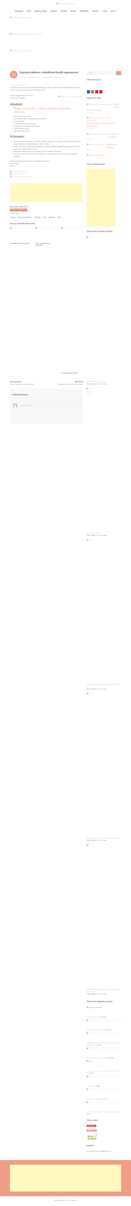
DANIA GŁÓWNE (41, 11)
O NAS (104, 11)
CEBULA (13, 217)
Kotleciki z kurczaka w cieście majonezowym (103, 838)
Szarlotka (100, 155)
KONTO (113, 11)
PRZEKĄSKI (84, 11)
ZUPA (59, 217)
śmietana (52, 217)
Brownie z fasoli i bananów (96, 382)
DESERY (73, 11)
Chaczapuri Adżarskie (94, 1099)
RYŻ (44, 217)
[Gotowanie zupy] (17, 174)
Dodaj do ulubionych (18, 85)
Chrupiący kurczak (93, 533)
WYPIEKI (63, 11)
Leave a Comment (60, 77)
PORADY (95, 11)
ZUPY (29, 11)
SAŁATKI (53, 11)
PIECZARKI (37, 217)
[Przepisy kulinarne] (92, 1140)
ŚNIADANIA (19, 11)
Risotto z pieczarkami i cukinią (97, 1058)
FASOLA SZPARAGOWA (24, 217)
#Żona (23, 77)
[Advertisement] (46, 192)
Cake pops (90, 1086)
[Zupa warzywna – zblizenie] (21, 176)
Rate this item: (16, 207)
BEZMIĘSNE (32, 77)
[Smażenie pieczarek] (18, 172)
